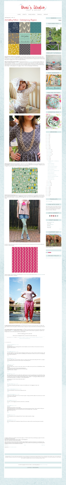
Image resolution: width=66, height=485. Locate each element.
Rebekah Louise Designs (43, 464)
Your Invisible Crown (10, 351)
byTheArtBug (9, 358)
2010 (48, 192)
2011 (48, 191)
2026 (48, 134)
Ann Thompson (9, 400)
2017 (48, 145)
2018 (48, 144)
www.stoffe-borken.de (24, 338)
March (49, 182)
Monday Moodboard (51, 163)
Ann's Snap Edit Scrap (50, 222)
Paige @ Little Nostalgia (11, 394)
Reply (8, 348)
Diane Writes (9, 420)
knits (30, 337)
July (48, 156)
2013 (48, 188)
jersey (27, 337)
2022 (48, 138)
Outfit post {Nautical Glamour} (52, 166)
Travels (39, 14)
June (48, 158)
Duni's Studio (49, 226)
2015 (48, 148)
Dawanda (19, 337)
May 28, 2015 (14, 400)
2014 (48, 187)
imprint (46, 14)
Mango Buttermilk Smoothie (52, 167)
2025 (48, 135)
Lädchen (12, 330)
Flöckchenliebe (9, 405)
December (49, 149)
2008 (48, 195)
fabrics (23, 337)
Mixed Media (31, 14)
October (49, 152)
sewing (37, 337)
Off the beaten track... (51, 179)
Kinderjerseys (17, 62)
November (49, 151)
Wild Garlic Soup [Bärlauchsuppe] (53, 176)
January (49, 185)
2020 (48, 141)
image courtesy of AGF (25, 114)
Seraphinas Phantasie (10, 344)
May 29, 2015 (14, 405)
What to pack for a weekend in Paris (53, 170)
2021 (48, 139)
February (49, 183)
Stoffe (40, 337)
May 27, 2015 (16, 344)
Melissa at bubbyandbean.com (12, 389)
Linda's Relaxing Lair (50, 224)
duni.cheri (8, 373)
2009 (48, 194)
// (51, 252)
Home (19, 14)
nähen (33, 337)
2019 (48, 142)
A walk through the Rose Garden (52, 25)
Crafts (25, 14)
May (48, 159)
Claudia (8, 364)
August (49, 155)
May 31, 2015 (13, 420)
